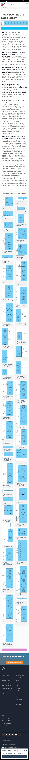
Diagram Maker (6, 680)
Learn (17, 683)
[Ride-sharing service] (7, 283)
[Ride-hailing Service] (7, 221)
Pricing (3, 693)
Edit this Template (14, 28)
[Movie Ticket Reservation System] (7, 592)
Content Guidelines (7, 720)
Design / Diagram (20, 677)
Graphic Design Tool (7, 683)
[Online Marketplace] (21, 307)
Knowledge (18, 688)
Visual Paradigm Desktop (17, 1)
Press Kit (18, 702)
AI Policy (4, 715)
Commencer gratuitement (14, 662)
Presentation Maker (7, 688)
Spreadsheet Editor (7, 690)
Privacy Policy (5, 718)
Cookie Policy (19, 753)
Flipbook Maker (6, 677)
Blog (17, 685)
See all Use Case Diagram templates (14, 650)
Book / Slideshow (20, 675)
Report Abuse (5, 726)
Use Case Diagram (7, 7)
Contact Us (18, 704)
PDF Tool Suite (5, 675)
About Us (18, 697)
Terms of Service (6, 713)
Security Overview (6, 723)
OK (14, 756)
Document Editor (6, 685)
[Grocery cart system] (7, 209)
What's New (19, 699)
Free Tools (18, 690)
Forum (17, 680)
